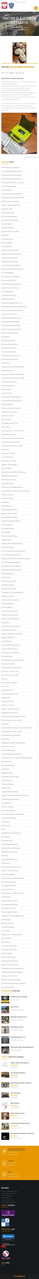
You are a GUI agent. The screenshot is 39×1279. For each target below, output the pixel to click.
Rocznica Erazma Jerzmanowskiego (11, 175)
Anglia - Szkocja (5, 427)
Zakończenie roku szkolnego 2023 (11, 667)
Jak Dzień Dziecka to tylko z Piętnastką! (12, 893)
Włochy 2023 (5, 739)
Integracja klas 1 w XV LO (8, 295)
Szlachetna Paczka (6, 190)
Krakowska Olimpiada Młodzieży (10, 321)
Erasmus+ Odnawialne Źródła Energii (11, 634)
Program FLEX (5, 363)
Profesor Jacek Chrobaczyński (9, 600)
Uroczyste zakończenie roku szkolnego (12, 878)
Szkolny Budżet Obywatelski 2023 (11, 735)
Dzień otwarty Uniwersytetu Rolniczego (12, 438)
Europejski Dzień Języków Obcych (10, 355)
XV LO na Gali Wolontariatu (9, 216)
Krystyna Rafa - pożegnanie (9, 682)
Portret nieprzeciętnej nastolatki (10, 555)
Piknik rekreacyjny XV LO (18, 1037)
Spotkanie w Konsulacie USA (9, 261)
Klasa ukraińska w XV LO (8, 908)
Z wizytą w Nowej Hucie (8, 434)
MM (13, 73)
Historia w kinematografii (8, 818)
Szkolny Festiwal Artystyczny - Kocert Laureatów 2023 (16, 727)
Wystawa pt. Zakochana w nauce (10, 979)
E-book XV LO (5, 449)
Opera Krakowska (6, 246)
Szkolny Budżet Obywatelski (9, 476)
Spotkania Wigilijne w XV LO (9, 509)
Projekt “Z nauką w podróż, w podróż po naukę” (15, 795)
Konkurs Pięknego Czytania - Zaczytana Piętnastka (15, 491)
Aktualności (24, 27)
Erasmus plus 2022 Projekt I (9, 949)
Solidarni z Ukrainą (6, 953)
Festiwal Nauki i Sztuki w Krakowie (11, 397)
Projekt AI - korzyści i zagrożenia (10, 205)
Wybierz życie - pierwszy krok (9, 964)
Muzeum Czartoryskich (7, 596)
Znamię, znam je (6, 919)
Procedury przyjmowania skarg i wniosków (13, 983)
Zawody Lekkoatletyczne (8, 280)
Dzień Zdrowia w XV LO (8, 385)
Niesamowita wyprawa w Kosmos (11, 318)
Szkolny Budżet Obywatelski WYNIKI (11, 194)
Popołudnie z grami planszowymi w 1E (12, 592)
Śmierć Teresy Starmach (8, 664)
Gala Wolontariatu (6, 540)
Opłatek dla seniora (7, 780)
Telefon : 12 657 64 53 (20, 2)
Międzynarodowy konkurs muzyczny (11, 934)
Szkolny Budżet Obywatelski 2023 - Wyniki (13, 716)
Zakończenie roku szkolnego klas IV (11, 400)
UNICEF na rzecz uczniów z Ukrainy (11, 731)
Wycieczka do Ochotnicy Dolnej (10, 276)
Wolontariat (4, 855)
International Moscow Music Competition (22, 1133)
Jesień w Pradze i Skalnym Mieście (11, 325)
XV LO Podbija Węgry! (7, 273)
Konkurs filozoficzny (7, 524)
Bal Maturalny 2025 (6, 209)
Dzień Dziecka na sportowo (9, 382)
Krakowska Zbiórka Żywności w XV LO (12, 310)
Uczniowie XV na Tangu (8, 453)
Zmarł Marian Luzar (6, 641)
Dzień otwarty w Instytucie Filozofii (11, 720)
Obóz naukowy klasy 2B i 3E (9, 423)
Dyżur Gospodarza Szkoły (8, 352)
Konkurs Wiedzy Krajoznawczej (10, 776)
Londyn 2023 (5, 724)
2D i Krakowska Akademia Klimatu (11, 562)
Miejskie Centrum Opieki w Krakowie (11, 543)
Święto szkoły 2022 (6, 840)
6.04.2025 (6, 73)
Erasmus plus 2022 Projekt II (9, 946)
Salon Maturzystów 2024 (8, 340)
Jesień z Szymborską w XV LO (10, 611)
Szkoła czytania (5, 825)
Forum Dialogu (5, 821)
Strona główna (15, 27)
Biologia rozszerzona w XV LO (10, 712)
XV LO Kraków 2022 (19, 1276)
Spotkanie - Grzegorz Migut (9, 464)
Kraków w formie (6, 393)
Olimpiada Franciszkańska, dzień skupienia (13, 743)
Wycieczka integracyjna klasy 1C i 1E (11, 303)
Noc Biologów (5, 769)
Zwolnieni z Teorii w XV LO (9, 314)
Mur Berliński (5, 235)
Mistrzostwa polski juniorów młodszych (22, 1047)
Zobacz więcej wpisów (7, 987)
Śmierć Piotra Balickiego (8, 874)
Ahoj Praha (4, 679)
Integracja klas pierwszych (9, 630)
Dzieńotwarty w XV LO (8, 705)
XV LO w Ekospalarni (7, 291)
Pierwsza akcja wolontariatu (9, 844)
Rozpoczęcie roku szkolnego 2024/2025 (12, 367)
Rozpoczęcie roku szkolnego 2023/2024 (12, 660)
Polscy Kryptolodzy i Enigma (9, 536)
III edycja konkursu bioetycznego (20, 1123)
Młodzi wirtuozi (15, 1103)
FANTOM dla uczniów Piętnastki (19, 29)
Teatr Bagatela (5, 336)
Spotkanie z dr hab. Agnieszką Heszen (12, 487)
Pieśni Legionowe (6, 803)
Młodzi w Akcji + (6, 897)
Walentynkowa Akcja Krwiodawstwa (11, 179)
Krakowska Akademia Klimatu (9, 258)
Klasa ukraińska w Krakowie (9, 859)
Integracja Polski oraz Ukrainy (9, 791)
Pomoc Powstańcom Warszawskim (11, 867)
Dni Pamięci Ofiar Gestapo (8, 348)
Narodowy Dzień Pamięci (8, 957)
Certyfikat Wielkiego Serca (9, 750)
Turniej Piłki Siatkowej (7, 212)
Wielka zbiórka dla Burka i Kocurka (11, 570)
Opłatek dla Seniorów (7, 483)
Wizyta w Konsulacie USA (8, 588)
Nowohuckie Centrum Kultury (9, 359)
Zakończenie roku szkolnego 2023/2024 (12, 378)
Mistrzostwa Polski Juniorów (9, 961)
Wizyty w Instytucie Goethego (10, 231)
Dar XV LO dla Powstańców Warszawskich (13, 551)
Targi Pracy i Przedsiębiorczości (10, 250)
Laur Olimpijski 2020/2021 (8, 885)
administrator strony (14, 1176)
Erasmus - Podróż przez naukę (9, 870)
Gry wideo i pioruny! (7, 498)
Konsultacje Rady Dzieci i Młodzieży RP (12, 814)
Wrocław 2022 (5, 931)
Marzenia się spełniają (7, 528)
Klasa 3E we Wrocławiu (8, 810)
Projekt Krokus (5, 863)
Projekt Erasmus (6, 577)
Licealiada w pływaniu (7, 227)
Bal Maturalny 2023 (6, 773)
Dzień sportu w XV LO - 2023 (9, 675)
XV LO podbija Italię (7, 457)
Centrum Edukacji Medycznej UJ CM (11, 754)
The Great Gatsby (6, 224)
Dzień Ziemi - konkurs (7, 415)
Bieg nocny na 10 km (7, 923)
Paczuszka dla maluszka (8, 927)
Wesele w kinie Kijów (7, 547)
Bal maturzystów (6, 942)
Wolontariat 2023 (6, 761)
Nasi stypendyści (6, 938)
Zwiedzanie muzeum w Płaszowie (10, 848)
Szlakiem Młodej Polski (7, 299)
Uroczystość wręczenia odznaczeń (11, 265)
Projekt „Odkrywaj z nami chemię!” (11, 254)
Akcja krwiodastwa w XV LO (9, 694)
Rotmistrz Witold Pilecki (8, 637)
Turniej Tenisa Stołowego (8, 186)
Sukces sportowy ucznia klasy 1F (10, 626)
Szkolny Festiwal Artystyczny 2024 (11, 408)
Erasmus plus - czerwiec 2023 (9, 671)
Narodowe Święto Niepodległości (10, 521)
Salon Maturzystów (6, 656)
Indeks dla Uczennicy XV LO (9, 412)
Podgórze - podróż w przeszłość (10, 709)
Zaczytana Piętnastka (7, 889)
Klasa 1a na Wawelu (7, 242)
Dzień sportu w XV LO (17, 1027)
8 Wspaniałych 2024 (7, 404)
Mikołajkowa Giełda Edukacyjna (10, 799)
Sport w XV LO (15, 1007)
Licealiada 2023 (5, 697)
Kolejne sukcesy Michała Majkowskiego (12, 915)
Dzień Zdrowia (5, 837)
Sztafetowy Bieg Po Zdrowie (9, 900)
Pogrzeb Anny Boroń (7, 370)
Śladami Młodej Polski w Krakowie (11, 833)
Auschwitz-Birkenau (7, 607)
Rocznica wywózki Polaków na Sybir (11, 171)
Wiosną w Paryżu (6, 419)
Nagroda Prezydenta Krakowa (9, 288)
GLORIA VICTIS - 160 (7, 746)
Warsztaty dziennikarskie (8, 882)
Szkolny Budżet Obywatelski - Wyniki (11, 446)
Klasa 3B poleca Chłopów (8, 581)
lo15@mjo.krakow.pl (13, 1174)
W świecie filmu (5, 532)
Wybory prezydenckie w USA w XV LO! (12, 269)
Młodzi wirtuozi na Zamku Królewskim (12, 972)
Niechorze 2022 (5, 788)
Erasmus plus (5, 686)
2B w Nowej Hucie (6, 506)
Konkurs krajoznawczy (7, 494)
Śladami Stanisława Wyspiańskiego (11, 284)
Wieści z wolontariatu (7, 573)
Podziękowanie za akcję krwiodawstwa (12, 968)
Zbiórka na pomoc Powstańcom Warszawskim (14, 306)
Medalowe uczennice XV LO (19, 1017)
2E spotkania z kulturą (7, 585)
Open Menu (36, 8)
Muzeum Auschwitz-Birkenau (9, 333)
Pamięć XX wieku (6, 468)
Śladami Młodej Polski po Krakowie (11, 566)
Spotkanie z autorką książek (9, 220)
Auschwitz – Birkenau (7, 806)
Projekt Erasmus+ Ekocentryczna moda (12, 182)
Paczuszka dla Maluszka (8, 765)
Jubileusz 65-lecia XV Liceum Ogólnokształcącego (15, 558)
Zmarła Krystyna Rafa (7, 701)
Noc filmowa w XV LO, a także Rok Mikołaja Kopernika (16, 758)
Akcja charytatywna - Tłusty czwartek (12, 430)
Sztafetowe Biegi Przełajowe (9, 344)
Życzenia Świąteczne (7, 239)
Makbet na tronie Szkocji (8, 479)
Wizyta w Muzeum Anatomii (9, 852)
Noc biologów (5, 502)
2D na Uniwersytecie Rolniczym (10, 652)
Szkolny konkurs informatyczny (10, 201)
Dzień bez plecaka (6, 389)
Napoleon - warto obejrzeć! (9, 513)
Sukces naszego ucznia (17, 1113)
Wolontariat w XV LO (7, 690)
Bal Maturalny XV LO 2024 (8, 461)
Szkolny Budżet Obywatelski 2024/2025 (12, 197)
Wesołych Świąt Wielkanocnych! (10, 442)
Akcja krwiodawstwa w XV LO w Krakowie (13, 472)
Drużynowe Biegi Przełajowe (9, 912)
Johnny (3, 829)
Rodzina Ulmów (5, 622)
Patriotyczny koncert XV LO (9, 976)
